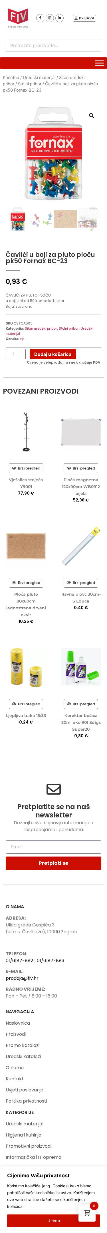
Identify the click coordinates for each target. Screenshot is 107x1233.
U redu (53, 1220)
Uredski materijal (39, 77)
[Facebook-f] (40, 18)
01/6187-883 (50, 960)
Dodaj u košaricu (52, 354)
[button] (91, 115)
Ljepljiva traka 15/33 (26, 715)
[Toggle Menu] (99, 63)
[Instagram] (50, 18)
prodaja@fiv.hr (22, 978)
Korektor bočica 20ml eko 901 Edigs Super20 (81, 722)
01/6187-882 (19, 960)
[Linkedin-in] (59, 18)
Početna (11, 77)
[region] (53, 1199)
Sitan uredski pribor (41, 328)
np (22, 339)
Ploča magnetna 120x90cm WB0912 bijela (81, 486)
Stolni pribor (29, 83)
